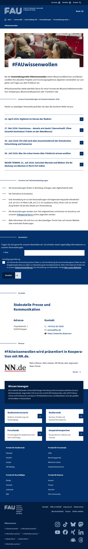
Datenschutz (78, 507)
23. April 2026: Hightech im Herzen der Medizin (28, 119)
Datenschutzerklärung (24, 267)
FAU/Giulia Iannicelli (29, 529)
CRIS (50, 453)
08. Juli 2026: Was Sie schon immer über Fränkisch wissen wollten (38, 153)
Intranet (9, 485)
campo (8, 462)
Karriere (51, 489)
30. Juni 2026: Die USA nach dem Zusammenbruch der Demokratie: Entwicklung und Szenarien (38, 142)
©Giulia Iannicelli (12, 529)
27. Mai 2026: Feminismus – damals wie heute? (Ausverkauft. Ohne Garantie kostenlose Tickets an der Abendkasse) (38, 130)
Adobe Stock (10, 539)
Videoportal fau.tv (25, 214)
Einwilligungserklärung (11, 259)
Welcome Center (54, 462)
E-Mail (6, 252)
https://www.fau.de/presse (59, 333)
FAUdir (8, 480)
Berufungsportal (54, 457)
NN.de (75, 372)
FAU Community (54, 494)
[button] (23, 416)
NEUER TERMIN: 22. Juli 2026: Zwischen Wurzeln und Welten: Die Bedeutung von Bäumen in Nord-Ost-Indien (39, 164)
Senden (8, 275)
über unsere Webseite (72, 267)
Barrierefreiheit (57, 511)
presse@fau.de (54, 330)
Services (54, 2)
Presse (50, 485)
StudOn (9, 457)
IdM (7, 494)
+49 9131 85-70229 (56, 326)
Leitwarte (9, 489)
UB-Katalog (10, 467)
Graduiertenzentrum (56, 467)
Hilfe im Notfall (55, 507)
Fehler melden (77, 511)
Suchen (75, 2)
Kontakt (45, 507)
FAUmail (9, 453)
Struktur (65, 2)
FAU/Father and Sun (13, 534)
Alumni (51, 480)
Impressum (67, 507)
